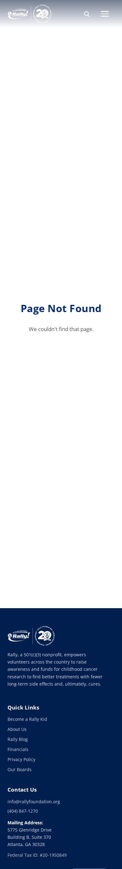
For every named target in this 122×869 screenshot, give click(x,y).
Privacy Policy (21, 759)
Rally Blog (18, 739)
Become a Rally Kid (27, 719)
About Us (17, 729)
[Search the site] (86, 13)
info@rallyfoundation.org (34, 802)
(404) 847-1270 (23, 811)
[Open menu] (107, 14)
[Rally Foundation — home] (30, 13)
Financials (18, 749)
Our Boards (20, 769)
